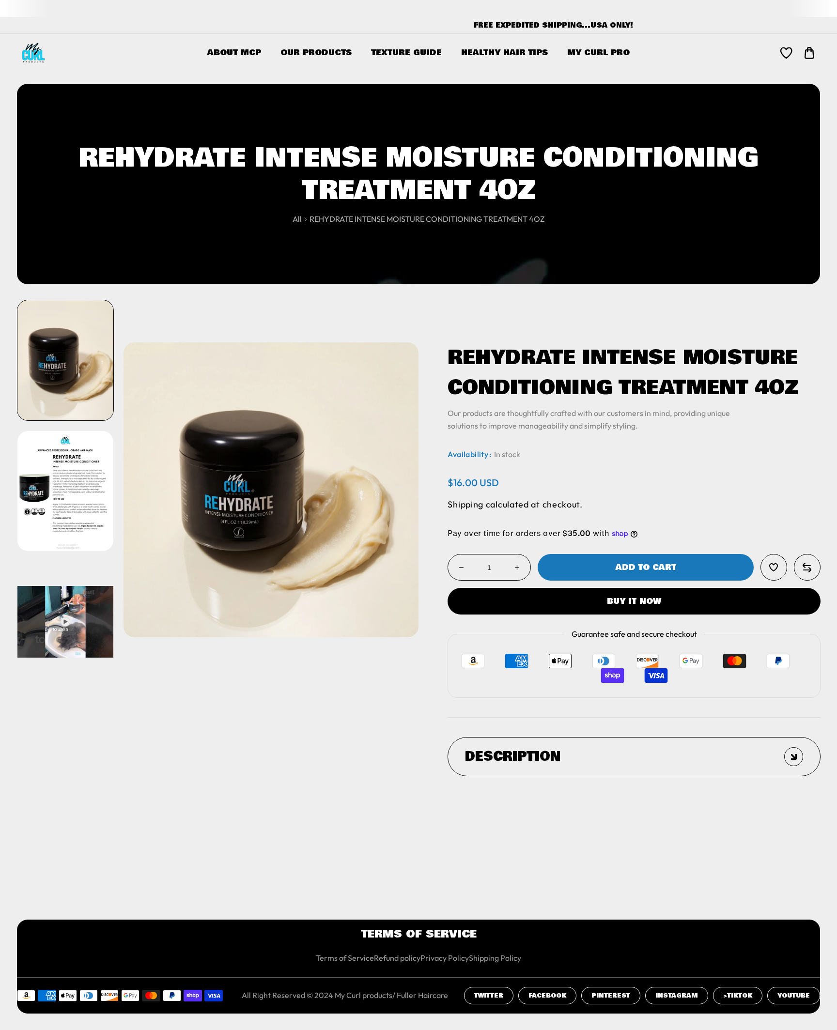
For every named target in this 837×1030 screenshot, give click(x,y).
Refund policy (397, 958)
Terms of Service (345, 958)
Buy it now (634, 601)
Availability (468, 454)
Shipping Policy (495, 958)
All (297, 219)
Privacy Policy (444, 958)
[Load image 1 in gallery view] (65, 360)
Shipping (465, 504)
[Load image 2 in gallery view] (65, 490)
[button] (809, 52)
